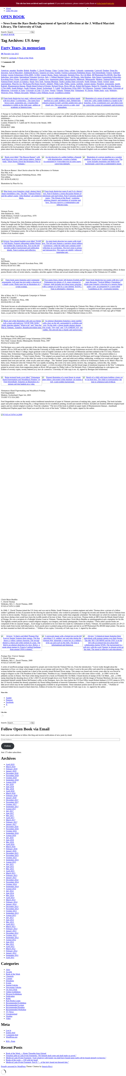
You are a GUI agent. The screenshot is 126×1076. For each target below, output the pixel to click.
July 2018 (10, 784)
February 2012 (11, 951)
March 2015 (10, 873)
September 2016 (12, 833)
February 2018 (11, 795)
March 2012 (10, 949)
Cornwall (98, 70)
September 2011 (12, 955)
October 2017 (11, 804)
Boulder (20, 70)
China (54, 70)
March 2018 (10, 793)
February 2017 (11, 822)
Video (8, 1018)
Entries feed (10, 1033)
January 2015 (11, 878)
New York (39, 82)
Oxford (106, 82)
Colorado (79, 70)
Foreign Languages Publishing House (76, 73)
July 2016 (10, 838)
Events (8, 983)
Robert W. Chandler (99, 86)
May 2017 (10, 815)
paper (112, 82)
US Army (45, 90)
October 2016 (11, 831)
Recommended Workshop (16, 1010)
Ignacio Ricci (47, 1066)
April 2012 (10, 946)
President (100, 84)
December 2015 (12, 853)
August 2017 (11, 809)
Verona (52, 90)
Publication (10, 996)
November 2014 (12, 882)
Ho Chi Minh (85, 75)
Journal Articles (12, 985)
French (109, 73)
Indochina (5, 77)
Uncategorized (11, 1014)
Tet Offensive (87, 88)
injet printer (14, 77)
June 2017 (10, 813)
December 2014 (12, 880)
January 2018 (11, 798)
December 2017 (12, 800)
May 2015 (10, 869)
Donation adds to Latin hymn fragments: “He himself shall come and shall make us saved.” (41, 1056)
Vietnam (59, 90)
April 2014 (10, 898)
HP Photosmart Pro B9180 (102, 75)
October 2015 (11, 858)
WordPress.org (11, 1037)
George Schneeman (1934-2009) (20, 75)
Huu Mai (117, 75)
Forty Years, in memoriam (23, 48)
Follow (7, 746)
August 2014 (11, 889)
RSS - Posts (10, 1041)
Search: (4, 32)
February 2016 (11, 849)
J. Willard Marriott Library (59, 77)
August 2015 (11, 862)
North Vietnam (90, 82)
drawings (4, 73)
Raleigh (4, 86)
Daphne (106, 70)
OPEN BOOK (13, 16)
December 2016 (12, 827)
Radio (8, 998)
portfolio (79, 84)
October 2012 (11, 935)
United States (107, 88)
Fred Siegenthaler (98, 73)
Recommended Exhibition (16, 1003)
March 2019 (10, 767)
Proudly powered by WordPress (13, 1066)
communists (89, 70)
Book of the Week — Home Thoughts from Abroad (26, 1053)
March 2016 (10, 847)
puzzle (117, 84)
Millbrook (80, 79)
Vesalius (9, 1016)
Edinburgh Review (31, 73)
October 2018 (11, 778)
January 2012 (11, 953)
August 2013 (11, 915)
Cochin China (63, 70)
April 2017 (10, 818)
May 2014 (10, 895)
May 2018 (10, 789)
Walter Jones (99, 90)
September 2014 (12, 886)
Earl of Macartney (16, 73)
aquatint (13, 70)
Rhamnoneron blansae (16, 86)
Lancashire (24, 79)
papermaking (6, 84)
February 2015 (11, 875)
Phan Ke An (17, 84)
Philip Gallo (58, 84)
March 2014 (10, 900)
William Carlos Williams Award (42, 93)
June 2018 (10, 787)
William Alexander (21, 93)
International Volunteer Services (31, 77)
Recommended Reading (15, 1007)
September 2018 (12, 780)
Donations (10, 981)
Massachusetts (70, 79)
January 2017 (11, 824)
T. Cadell (56, 88)
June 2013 (10, 920)
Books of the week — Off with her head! (22, 1060)
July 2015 (10, 864)
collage (72, 70)
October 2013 (11, 911)
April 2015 (10, 871)
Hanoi (56, 75)
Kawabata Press (7, 79)
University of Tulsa (17, 90)
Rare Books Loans (13, 1001)
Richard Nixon (57, 86)
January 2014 (11, 904)
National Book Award (111, 79)
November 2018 (12, 775)
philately (50, 84)
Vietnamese (79, 90)
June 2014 (10, 893)
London (41, 79)
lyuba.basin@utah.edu (105, 3)
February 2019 (11, 769)
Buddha (33, 70)
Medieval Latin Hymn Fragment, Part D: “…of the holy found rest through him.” (37, 1062)
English (58, 73)
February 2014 (11, 902)
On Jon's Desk (11, 990)
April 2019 (10, 764)
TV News (10, 1012)
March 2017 (10, 820)
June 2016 (10, 840)
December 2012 (12, 933)
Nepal (32, 82)
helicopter (63, 75)
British (26, 70)
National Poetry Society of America (15, 82)
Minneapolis (90, 79)
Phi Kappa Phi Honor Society (34, 84)
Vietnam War (69, 90)
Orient (99, 82)
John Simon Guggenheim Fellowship (106, 77)
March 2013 (10, 926)
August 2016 (11, 835)
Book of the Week (26, 58)
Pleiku (66, 84)
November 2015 (12, 855)
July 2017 (10, 811)
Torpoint (97, 88)
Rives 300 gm (69, 86)
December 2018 (12, 773)
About (8, 8)
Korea (16, 79)
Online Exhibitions (13, 992)
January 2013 (11, 931)
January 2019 (11, 771)
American (5, 70)
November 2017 (12, 802)
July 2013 (10, 918)
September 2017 (12, 807)
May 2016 (10, 842)
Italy (46, 77)
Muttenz (99, 79)
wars (107, 90)
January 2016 (11, 851)
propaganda (109, 84)
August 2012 (11, 940)
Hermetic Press (73, 75)
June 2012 (10, 942)
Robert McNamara (83, 86)
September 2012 (12, 938)
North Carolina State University (71, 82)
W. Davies (89, 90)
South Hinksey (17, 88)
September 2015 (12, 860)
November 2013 (12, 909)
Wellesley (113, 90)
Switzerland (47, 88)
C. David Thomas (44, 70)
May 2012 (10, 944)
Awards (9, 972)
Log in (8, 1030)
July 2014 (10, 891)
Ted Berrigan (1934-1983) (71, 88)
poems (72, 84)
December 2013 (12, 906)
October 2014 (11, 884)
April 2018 (10, 791)
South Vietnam (30, 88)
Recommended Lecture (15, 1005)
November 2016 (12, 829)
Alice (8, 970)
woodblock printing (62, 93)
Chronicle (10, 976)
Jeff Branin (75, 77)
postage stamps (90, 84)
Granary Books (47, 75)
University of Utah (33, 90)
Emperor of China (47, 73)
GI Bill (37, 75)
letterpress (33, 79)
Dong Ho (113, 70)
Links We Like (11, 11)
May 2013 (10, 922)
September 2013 (12, 913)
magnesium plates (57, 79)
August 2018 (11, 782)
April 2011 (10, 957)
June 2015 (10, 866)
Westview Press (7, 93)
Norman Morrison (51, 82)
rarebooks (13, 58)
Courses (9, 978)
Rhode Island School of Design (38, 86)
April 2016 (10, 844)
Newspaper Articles (13, 987)
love (47, 79)
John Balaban (85, 77)
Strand (39, 88)
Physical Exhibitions (14, 994)
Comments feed (12, 1035)
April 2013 (10, 924)
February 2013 (11, 929)
